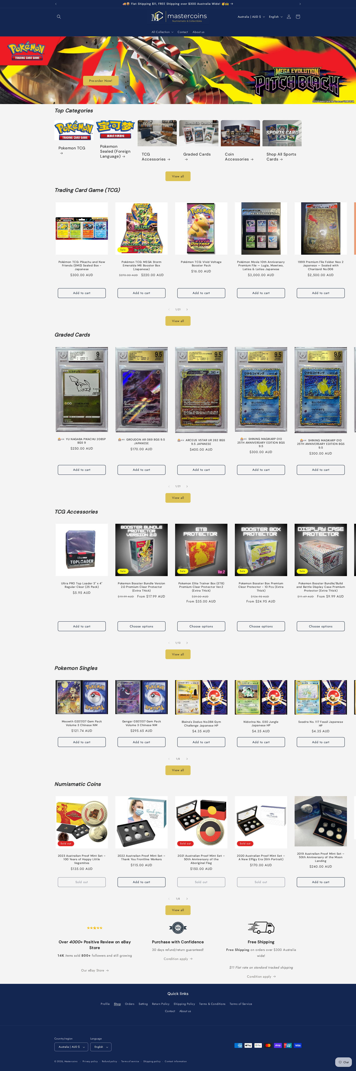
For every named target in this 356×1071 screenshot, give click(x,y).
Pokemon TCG (72, 148)
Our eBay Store (92, 970)
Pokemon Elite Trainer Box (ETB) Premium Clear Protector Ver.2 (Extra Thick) (201, 587)
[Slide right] (187, 309)
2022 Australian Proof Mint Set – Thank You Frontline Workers (141, 857)
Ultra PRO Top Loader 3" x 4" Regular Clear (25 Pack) (81, 585)
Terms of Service (241, 1004)
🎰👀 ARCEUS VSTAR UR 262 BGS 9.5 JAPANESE (201, 442)
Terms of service (130, 1061)
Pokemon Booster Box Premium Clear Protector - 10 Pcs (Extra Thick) (261, 587)
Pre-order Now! (100, 80)
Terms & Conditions (212, 1004)
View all (178, 176)
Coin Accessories (237, 157)
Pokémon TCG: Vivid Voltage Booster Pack (201, 263)
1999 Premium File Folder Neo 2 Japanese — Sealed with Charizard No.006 (320, 265)
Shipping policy (152, 1061)
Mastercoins (70, 1061)
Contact (170, 1011)
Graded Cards (197, 154)
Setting (143, 1004)
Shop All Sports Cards (281, 157)
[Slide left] (168, 309)
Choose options (141, 626)
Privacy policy (90, 1061)
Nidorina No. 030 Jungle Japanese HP (261, 723)
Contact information (176, 1061)
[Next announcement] (300, 4)
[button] (58, 16)
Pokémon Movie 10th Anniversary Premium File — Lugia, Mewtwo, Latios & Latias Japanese (261, 265)
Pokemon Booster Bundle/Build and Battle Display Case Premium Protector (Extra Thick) (320, 587)
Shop (117, 1004)
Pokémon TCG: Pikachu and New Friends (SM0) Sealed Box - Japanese (82, 265)
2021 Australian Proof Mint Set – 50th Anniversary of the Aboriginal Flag (201, 859)
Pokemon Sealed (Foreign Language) (115, 151)
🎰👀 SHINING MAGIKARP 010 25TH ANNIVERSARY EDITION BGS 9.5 (261, 442)
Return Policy (161, 1004)
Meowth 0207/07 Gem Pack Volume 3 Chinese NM (82, 723)
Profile (105, 1004)
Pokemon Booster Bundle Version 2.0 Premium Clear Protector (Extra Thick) (141, 587)
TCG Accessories (154, 157)
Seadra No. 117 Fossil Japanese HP (320, 723)
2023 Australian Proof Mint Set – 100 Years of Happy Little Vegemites (82, 859)
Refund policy (109, 1061)
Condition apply (176, 958)
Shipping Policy (184, 1004)
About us (185, 1011)
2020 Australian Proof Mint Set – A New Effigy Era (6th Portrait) (261, 857)
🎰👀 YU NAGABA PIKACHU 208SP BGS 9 (82, 441)
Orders (130, 1004)
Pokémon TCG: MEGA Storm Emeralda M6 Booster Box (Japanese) (142, 265)
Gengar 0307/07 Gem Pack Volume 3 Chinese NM (141, 723)
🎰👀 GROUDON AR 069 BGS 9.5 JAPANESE (141, 441)
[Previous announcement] (55, 4)
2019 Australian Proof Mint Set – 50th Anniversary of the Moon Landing (320, 857)
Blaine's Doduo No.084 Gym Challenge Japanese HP (201, 723)
